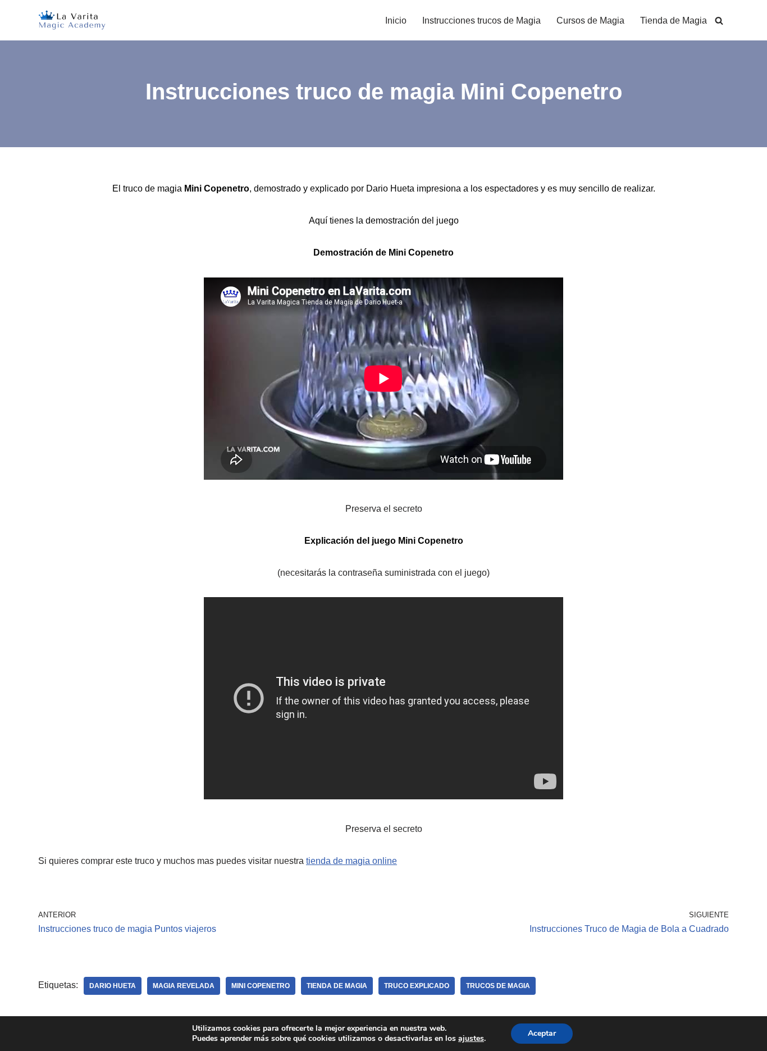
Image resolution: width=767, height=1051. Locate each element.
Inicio (396, 20)
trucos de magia (498, 986)
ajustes (471, 1039)
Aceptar (542, 1033)
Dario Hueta (112, 986)
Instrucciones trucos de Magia (481, 20)
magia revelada (183, 986)
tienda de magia (337, 986)
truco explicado (416, 986)
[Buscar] (719, 20)
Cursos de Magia (590, 20)
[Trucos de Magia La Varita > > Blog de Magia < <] (72, 20)
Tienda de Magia (673, 20)
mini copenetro (260, 986)
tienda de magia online (351, 861)
